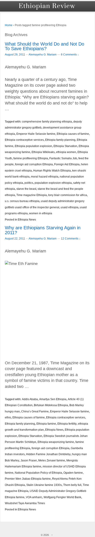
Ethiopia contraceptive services (24, 139)
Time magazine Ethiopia (31, 194)
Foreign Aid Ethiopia (67, 164)
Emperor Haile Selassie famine (35, 133)
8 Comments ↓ (70, 54)
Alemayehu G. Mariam (42, 54)
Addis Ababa (30, 399)
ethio (8, 417)
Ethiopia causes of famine (73, 133)
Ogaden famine (73, 472)
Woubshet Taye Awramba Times (25, 503)
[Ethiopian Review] (47, 6)
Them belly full (72, 484)
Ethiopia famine (46, 423)
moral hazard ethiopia (44, 176)
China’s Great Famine (35, 411)
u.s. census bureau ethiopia (22, 201)
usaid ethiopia (69, 207)
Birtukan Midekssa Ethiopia (51, 405)
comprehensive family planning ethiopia (47, 121)
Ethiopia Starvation (65, 145)
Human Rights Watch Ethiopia (52, 170)
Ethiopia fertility (67, 423)
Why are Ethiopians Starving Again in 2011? (42, 230)
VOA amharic (34, 497)
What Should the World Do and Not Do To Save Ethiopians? (44, 46)
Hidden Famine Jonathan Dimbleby (48, 454)
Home (8, 25)
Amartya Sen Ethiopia (52, 399)
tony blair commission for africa (67, 194)
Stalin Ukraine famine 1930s (44, 484)
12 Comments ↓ (70, 238)
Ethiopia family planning (60, 139)
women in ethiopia (40, 213)
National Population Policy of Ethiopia (38, 472)
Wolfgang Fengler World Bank (62, 497)
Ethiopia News (27, 219)
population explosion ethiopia (53, 182)
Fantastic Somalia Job (63, 158)
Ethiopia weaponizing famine (56, 441)
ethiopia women (66, 151)
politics (28, 182)
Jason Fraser (29, 460)
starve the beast (26, 188)
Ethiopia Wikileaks (43, 151)
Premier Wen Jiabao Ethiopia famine (28, 478)
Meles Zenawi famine (51, 460)
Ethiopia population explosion (33, 145)
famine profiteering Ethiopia (30, 158)
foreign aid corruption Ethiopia (34, 164)
